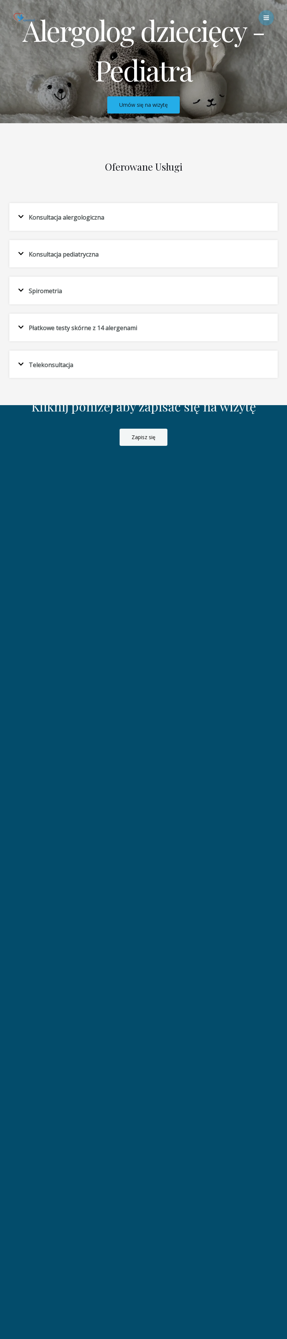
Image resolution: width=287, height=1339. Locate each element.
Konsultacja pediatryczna (64, 254)
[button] (143, 217)
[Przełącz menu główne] (266, 17)
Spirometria (45, 291)
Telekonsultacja (51, 364)
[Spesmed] (24, 18)
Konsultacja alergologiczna (66, 217)
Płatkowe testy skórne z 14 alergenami (83, 328)
